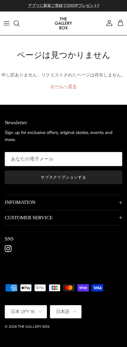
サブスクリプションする (63, 177)
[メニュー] (6, 23)
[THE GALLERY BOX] (63, 23)
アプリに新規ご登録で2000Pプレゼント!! (63, 5)
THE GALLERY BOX (34, 326)
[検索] (19, 23)
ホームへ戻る (63, 86)
